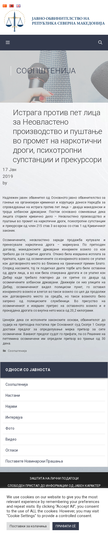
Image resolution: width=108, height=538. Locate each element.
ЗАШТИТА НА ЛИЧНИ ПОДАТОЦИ (54, 478)
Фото (10, 428)
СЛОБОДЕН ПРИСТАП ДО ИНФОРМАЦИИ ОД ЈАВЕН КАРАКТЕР (54, 486)
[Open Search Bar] (100, 42)
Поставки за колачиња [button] (28, 526)
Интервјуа (14, 417)
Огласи (12, 450)
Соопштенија (46, 70)
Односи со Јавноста (28, 370)
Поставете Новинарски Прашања (34, 461)
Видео (11, 439)
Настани (13, 395)
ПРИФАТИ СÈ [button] (66, 526)
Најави (11, 406)
